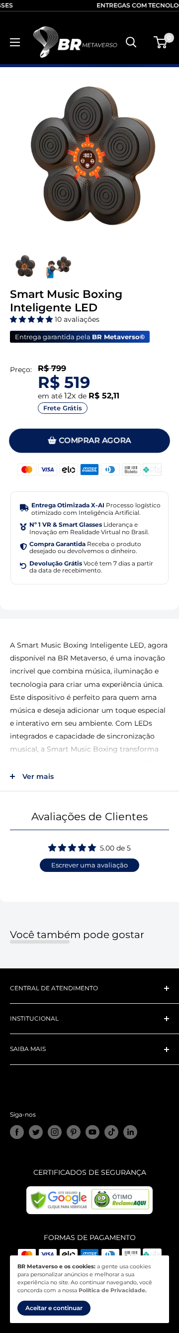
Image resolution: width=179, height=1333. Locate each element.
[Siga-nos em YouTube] (92, 1132)
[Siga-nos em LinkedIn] (130, 1132)
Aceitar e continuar (54, 1308)
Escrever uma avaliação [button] (89, 865)
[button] (32, 319)
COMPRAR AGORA (95, 441)
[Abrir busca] (131, 42)
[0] (161, 42)
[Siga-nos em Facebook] (17, 1132)
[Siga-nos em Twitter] (36, 1132)
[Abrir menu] (15, 42)
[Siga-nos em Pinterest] (74, 1132)
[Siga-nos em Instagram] (55, 1132)
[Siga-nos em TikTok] (111, 1132)
